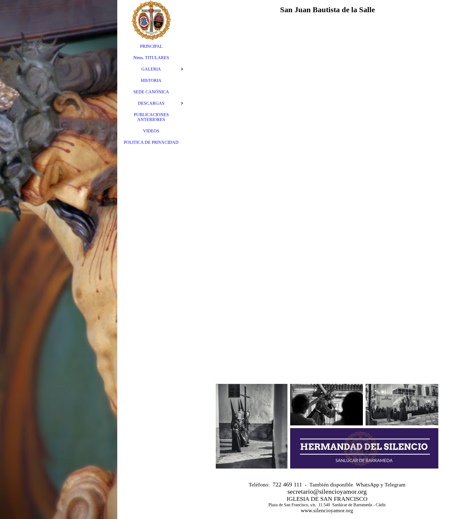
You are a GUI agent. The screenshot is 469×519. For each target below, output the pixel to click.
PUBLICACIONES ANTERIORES (151, 117)
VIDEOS (151, 131)
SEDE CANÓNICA (151, 92)
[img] (58, 259)
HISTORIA (151, 80)
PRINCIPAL (151, 46)
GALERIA (151, 69)
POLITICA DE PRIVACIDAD (151, 142)
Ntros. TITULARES (151, 57)
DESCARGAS (151, 103)
